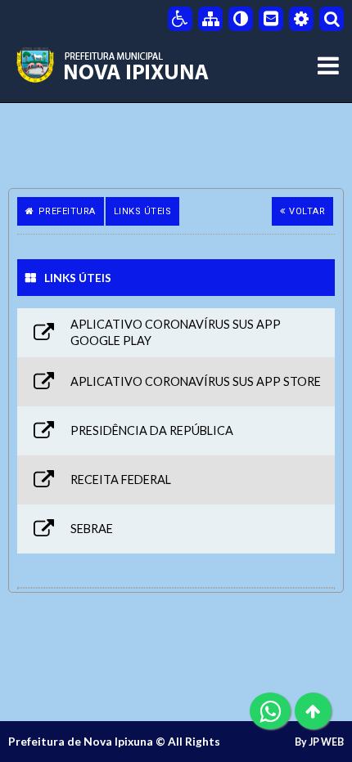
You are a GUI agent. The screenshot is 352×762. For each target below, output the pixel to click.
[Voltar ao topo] (313, 711)
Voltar (307, 211)
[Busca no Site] (331, 19)
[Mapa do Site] (210, 19)
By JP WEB (319, 742)
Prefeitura (67, 211)
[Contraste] (240, 19)
